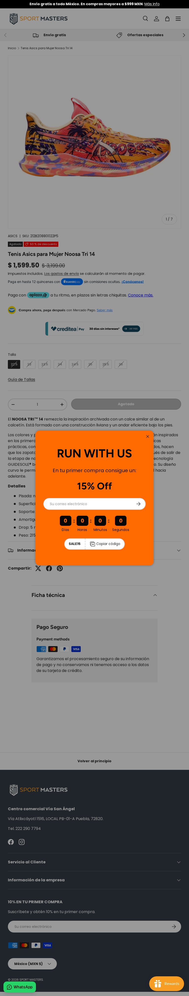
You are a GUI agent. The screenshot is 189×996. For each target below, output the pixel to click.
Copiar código (108, 543)
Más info (152, 3)
